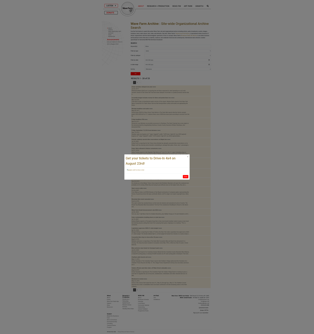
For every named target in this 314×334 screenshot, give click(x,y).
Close (185, 176)
